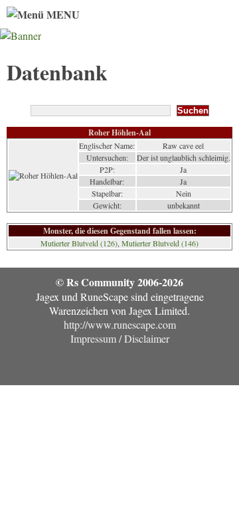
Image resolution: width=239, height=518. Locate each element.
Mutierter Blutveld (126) (79, 243)
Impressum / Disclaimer (119, 338)
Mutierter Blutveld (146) (160, 243)
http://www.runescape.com (120, 324)
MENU (62, 14)
